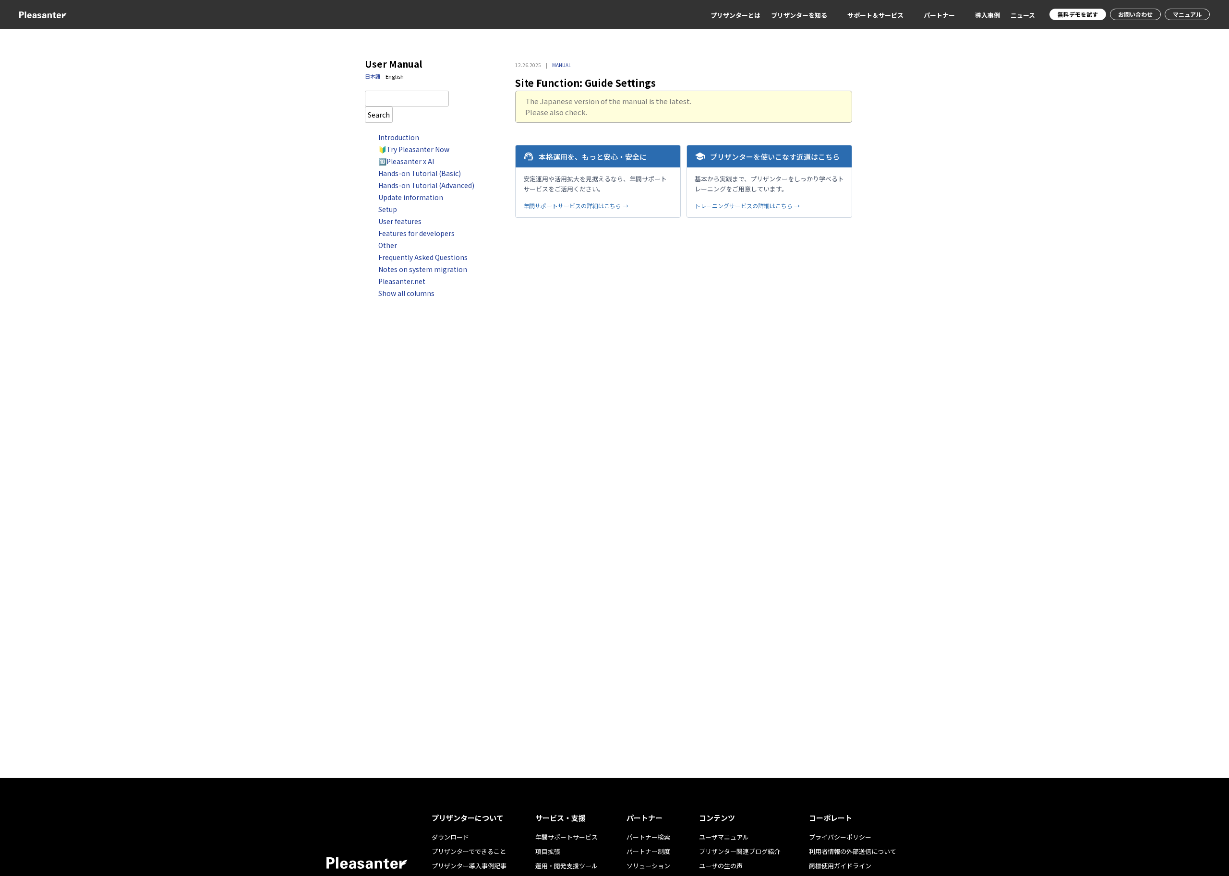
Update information (410, 197)
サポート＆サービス (875, 15)
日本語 (373, 76)
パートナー (939, 15)
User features (400, 221)
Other (387, 245)
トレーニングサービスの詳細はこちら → (747, 205)
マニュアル (1187, 14)
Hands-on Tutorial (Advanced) (426, 185)
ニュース (1023, 15)
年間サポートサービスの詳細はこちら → (575, 205)
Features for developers (416, 233)
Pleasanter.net (401, 281)
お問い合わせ (1135, 14)
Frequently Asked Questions (423, 257)
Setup (387, 209)
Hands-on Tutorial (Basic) (419, 173)
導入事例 (987, 15)
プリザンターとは (735, 15)
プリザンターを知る (799, 15)
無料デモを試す (1078, 14)
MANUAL (561, 65)
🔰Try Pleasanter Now (413, 149)
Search (379, 114)
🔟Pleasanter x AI (406, 161)
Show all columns (406, 293)
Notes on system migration (422, 269)
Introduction (398, 137)
